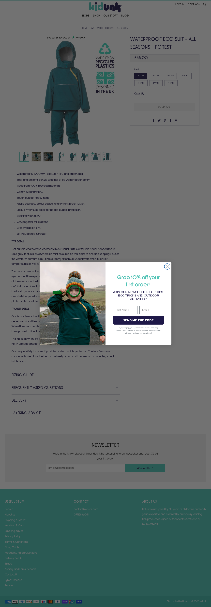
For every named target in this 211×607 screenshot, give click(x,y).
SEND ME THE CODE (138, 320)
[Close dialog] (167, 266)
